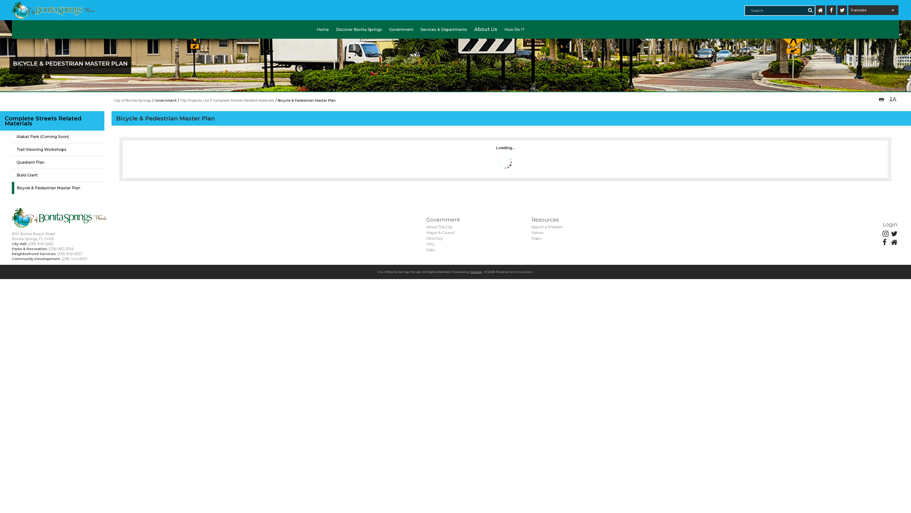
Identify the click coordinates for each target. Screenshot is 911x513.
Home (323, 29)
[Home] (820, 10)
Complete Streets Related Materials (43, 121)
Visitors (537, 232)
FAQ (430, 244)
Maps (536, 238)
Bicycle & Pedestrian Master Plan (48, 188)
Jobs (430, 249)
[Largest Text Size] (893, 100)
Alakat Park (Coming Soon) (43, 136)
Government (401, 29)
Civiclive (476, 272)
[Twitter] (842, 10)
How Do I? (514, 29)
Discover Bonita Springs (359, 29)
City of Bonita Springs (132, 100)
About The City (439, 227)
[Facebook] (831, 10)
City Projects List (194, 100)
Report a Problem (547, 227)
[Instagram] (886, 233)
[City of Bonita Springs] (53, 10)
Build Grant (27, 175)
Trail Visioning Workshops (41, 149)
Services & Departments (443, 29)
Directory (434, 238)
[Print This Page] (882, 100)
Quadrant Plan (30, 162)
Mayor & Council (440, 232)
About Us (485, 29)
